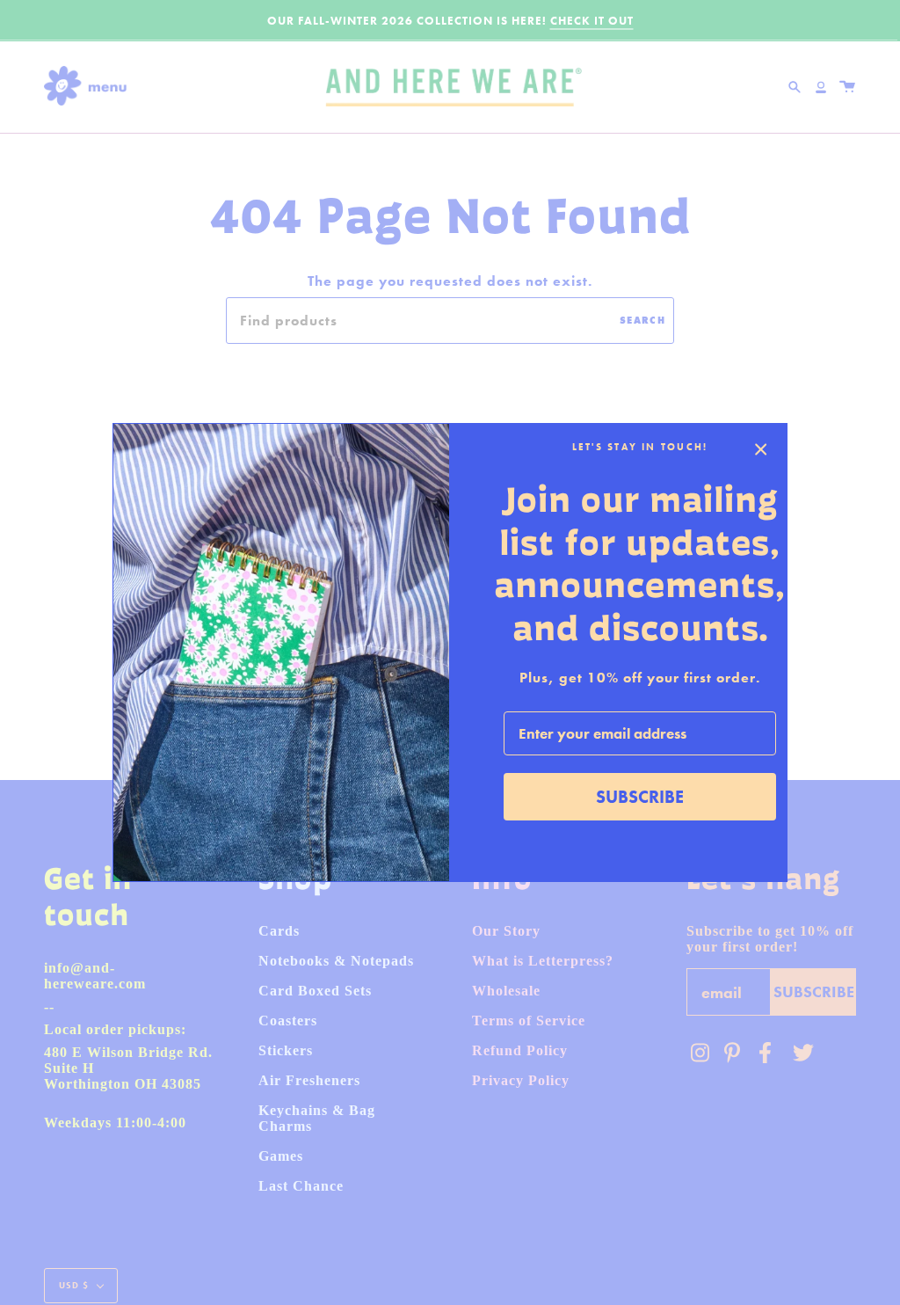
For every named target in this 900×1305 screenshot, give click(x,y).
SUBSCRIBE (640, 796)
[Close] (761, 449)
